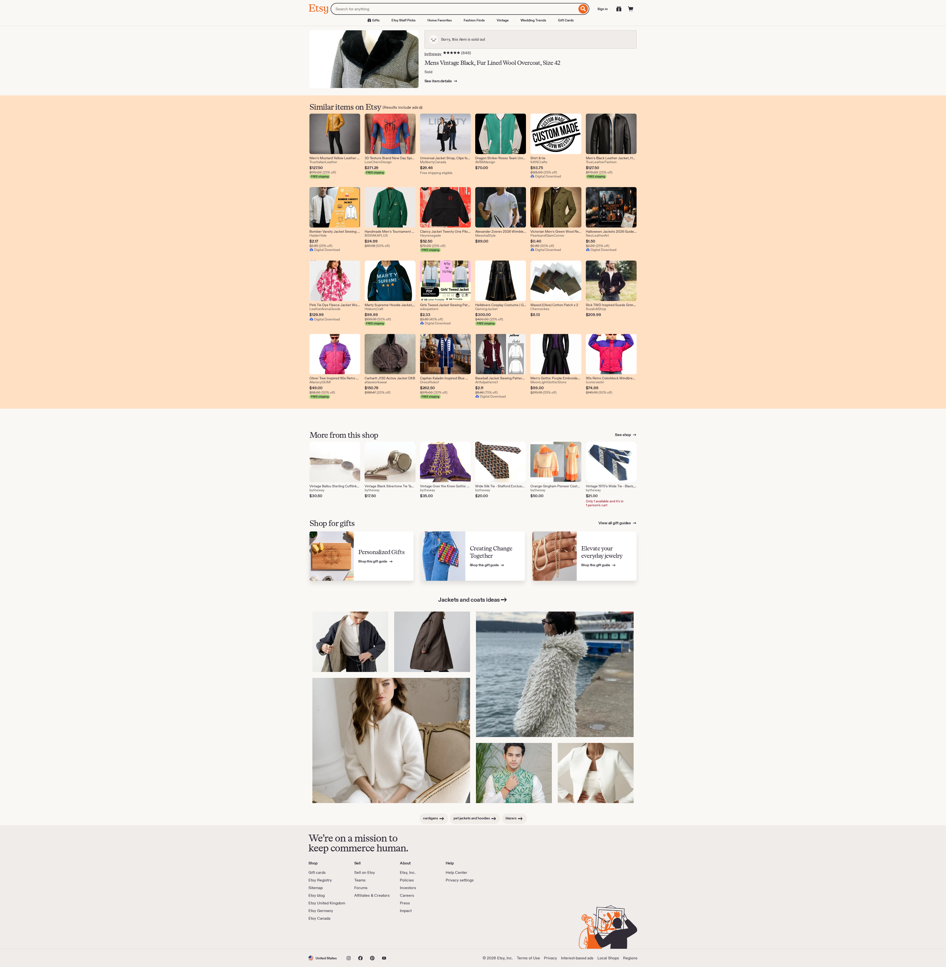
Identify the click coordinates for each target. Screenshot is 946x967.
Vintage (503, 20)
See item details (438, 81)
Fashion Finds (474, 20)
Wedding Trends (533, 20)
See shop (623, 434)
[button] (322, 958)
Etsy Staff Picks (403, 20)
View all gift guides (615, 523)
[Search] (583, 9)
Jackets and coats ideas (469, 599)
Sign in (602, 9)
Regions (630, 958)
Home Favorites (439, 20)
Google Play (362, 935)
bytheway (432, 54)
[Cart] (631, 9)
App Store (325, 935)
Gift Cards (566, 20)
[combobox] (454, 9)
